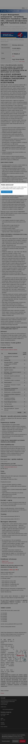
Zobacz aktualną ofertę (6, 191)
